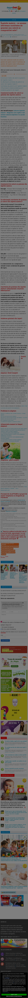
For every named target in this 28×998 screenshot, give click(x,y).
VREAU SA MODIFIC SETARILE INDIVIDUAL (14, 996)
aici (13, 982)
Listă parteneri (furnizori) (5, 992)
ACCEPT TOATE (14, 994)
